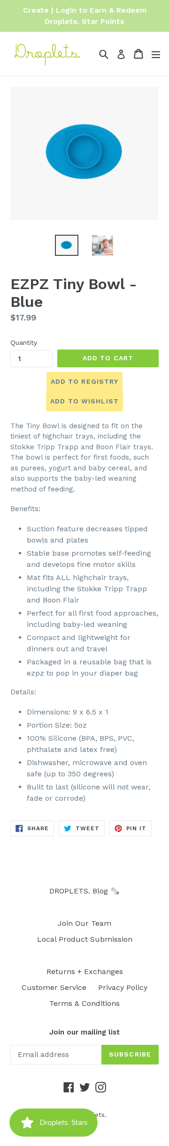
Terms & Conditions (84, 1003)
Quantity (23, 342)
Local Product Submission (84, 939)
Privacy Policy (122, 987)
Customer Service (54, 987)
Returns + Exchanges (84, 971)
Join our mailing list (84, 1032)
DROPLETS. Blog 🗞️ (84, 890)
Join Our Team (84, 923)
